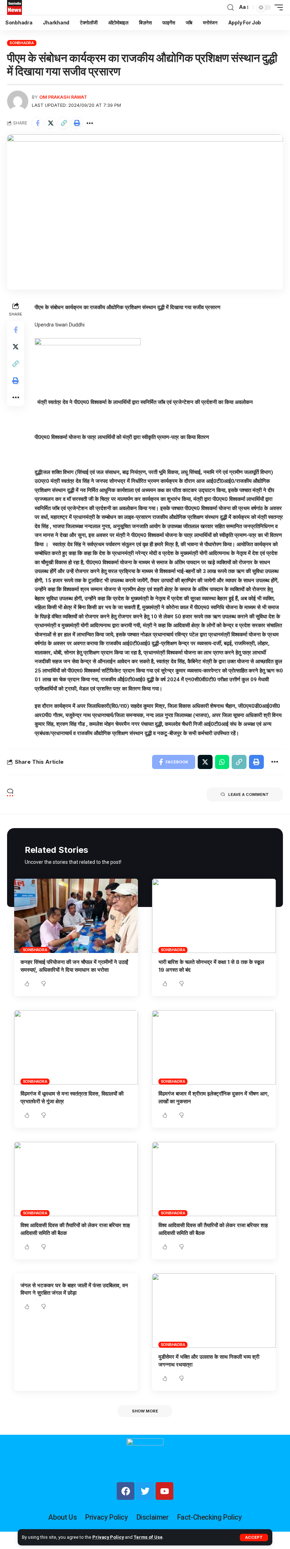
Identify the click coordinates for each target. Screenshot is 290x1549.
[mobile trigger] (277, 7)
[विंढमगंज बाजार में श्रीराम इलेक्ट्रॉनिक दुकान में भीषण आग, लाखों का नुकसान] (214, 1047)
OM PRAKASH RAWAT (63, 97)
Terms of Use (148, 1537)
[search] (231, 7)
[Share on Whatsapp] (222, 762)
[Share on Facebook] (37, 123)
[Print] (77, 123)
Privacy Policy (108, 1537)
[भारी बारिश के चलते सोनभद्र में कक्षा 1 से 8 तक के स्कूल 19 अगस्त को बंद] (214, 916)
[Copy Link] (64, 123)
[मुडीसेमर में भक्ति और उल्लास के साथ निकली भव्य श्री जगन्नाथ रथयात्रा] (214, 1310)
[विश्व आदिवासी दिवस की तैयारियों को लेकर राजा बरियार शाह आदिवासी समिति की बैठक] (76, 1179)
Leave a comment (248, 794)
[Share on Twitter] (51, 123)
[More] (90, 123)
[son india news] (14, 7)
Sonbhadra (22, 42)
